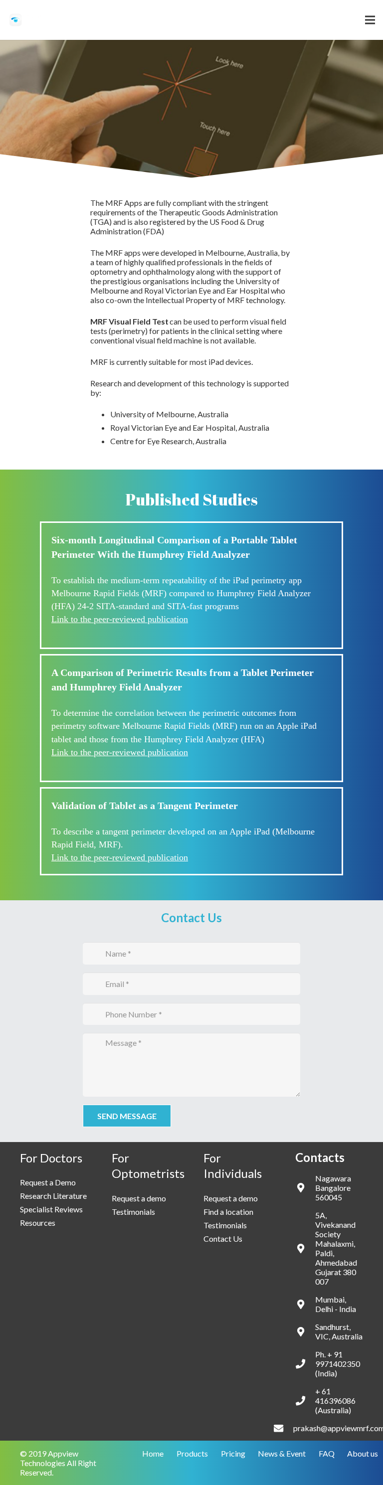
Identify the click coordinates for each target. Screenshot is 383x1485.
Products (192, 1453)
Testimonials (133, 1211)
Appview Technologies (49, 1458)
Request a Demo (48, 1182)
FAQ (327, 1453)
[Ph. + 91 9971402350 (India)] (305, 1363)
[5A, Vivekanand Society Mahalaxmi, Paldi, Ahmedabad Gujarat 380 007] (305, 1248)
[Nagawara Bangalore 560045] (305, 1187)
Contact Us (222, 1238)
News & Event (282, 1453)
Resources (37, 1222)
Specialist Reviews (51, 1209)
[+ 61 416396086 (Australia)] (305, 1400)
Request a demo (139, 1198)
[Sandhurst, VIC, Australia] (305, 1331)
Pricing (233, 1453)
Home (153, 1453)
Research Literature (53, 1195)
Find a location (228, 1211)
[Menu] (370, 19)
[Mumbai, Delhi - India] (305, 1304)
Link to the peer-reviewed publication (119, 619)
